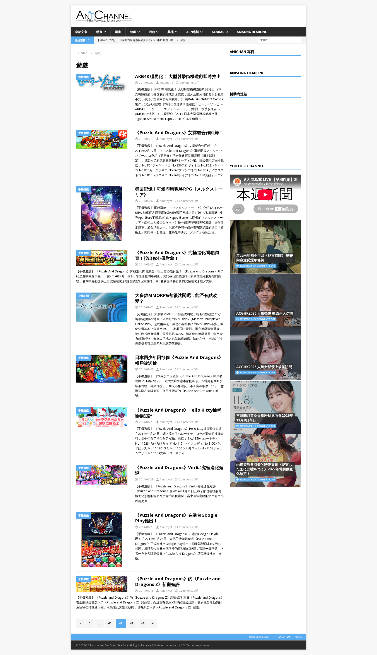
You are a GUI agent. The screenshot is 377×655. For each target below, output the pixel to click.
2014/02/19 (146, 139)
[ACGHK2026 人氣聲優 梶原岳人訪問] (265, 300)
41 (109, 623)
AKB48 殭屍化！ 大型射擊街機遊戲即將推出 (178, 76)
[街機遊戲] (103, 83)
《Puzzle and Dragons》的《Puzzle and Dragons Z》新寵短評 (178, 581)
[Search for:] (279, 40)
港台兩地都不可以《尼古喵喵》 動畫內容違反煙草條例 (264, 257)
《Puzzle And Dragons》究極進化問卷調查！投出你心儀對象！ (177, 255)
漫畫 (118, 32)
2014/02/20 (146, 83)
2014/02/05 (146, 264)
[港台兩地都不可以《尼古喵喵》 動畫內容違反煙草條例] (265, 247)
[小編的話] (103, 307)
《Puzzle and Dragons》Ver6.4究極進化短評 (179, 470)
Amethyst (166, 139)
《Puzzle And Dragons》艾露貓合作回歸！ (179, 132)
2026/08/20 (246, 265)
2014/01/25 (146, 422)
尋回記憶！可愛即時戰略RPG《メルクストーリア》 (179, 192)
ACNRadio (220, 32)
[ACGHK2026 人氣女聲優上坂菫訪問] (265, 353)
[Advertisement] (262, 129)
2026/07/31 (246, 319)
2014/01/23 (146, 479)
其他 (171, 32)
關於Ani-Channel (259, 637)
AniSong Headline (252, 32)
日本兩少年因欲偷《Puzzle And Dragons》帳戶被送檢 (179, 360)
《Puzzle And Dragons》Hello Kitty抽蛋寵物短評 (178, 413)
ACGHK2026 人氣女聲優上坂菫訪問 (264, 366)
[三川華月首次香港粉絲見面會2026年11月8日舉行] (265, 407)
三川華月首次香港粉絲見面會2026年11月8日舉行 (264, 418)
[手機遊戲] (103, 139)
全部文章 (81, 32)
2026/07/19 (246, 479)
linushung (166, 83)
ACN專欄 (192, 32)
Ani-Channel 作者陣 (290, 637)
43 (131, 623)
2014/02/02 (146, 369)
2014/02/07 (146, 201)
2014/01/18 (146, 591)
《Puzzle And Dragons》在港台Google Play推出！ (176, 518)
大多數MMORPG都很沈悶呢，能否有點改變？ (176, 298)
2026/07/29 (246, 426)
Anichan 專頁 (242, 51)
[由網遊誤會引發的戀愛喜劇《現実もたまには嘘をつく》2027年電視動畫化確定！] (265, 460)
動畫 (99, 32)
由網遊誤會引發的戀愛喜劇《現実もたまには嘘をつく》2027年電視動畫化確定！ (264, 469)
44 (142, 623)
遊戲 (133, 32)
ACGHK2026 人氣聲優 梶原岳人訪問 (264, 313)
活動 (152, 32)
